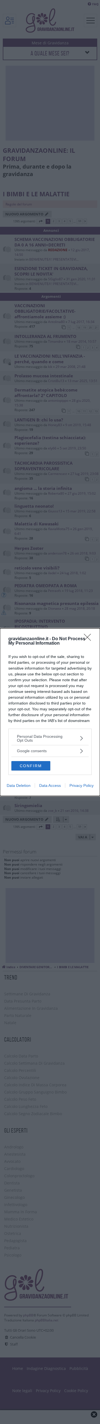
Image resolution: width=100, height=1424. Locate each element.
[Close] (89, 639)
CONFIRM (31, 766)
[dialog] (50, 712)
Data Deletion (19, 785)
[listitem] (50, 738)
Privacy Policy (81, 785)
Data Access (50, 785)
